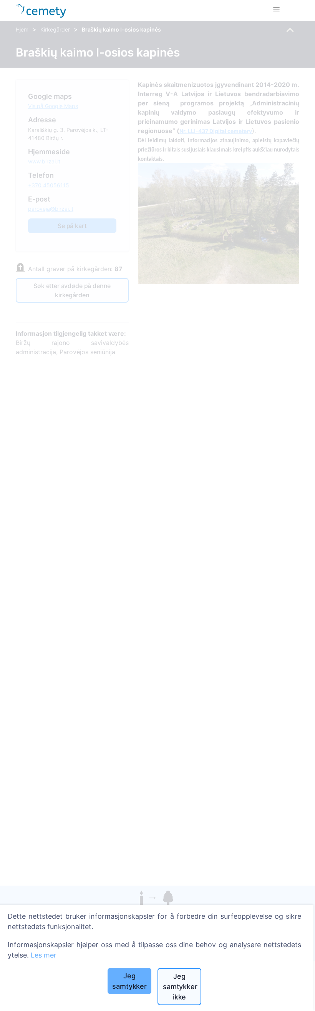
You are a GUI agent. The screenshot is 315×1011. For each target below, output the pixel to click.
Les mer (43, 955)
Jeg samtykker (129, 981)
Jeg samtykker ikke (180, 986)
